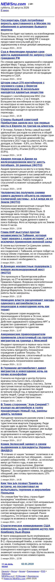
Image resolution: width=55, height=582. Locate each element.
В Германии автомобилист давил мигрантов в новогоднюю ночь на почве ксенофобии (24, 371)
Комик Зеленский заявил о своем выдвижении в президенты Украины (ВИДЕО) (26, 447)
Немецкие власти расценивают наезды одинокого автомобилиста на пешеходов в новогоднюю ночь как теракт (27, 305)
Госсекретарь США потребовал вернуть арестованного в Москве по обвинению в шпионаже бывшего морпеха (26, 25)
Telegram (6, 573)
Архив (22, 571)
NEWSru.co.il (8, 576)
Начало (5, 571)
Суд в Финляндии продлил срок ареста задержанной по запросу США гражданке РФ (26, 55)
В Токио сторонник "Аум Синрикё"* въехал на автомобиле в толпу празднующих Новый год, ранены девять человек (25, 409)
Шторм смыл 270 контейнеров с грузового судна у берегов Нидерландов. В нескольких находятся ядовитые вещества (22, 87)
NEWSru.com (13, 4)
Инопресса (33, 576)
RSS (43, 571)
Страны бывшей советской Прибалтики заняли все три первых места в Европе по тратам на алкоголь (27, 122)
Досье (14, 571)
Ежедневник (33, 571)
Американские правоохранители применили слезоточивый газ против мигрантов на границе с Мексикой (26, 337)
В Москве (21, 576)
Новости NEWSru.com (15, 578)
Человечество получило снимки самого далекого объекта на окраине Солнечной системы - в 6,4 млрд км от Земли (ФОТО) (27, 197)
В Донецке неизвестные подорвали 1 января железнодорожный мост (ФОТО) (26, 269)
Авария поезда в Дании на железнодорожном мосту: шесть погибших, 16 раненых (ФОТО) (23, 162)
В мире (5, 10)
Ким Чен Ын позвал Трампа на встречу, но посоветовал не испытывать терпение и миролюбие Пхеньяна (25, 488)
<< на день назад (7, 565)
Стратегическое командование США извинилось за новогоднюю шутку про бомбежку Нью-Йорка (27, 529)
